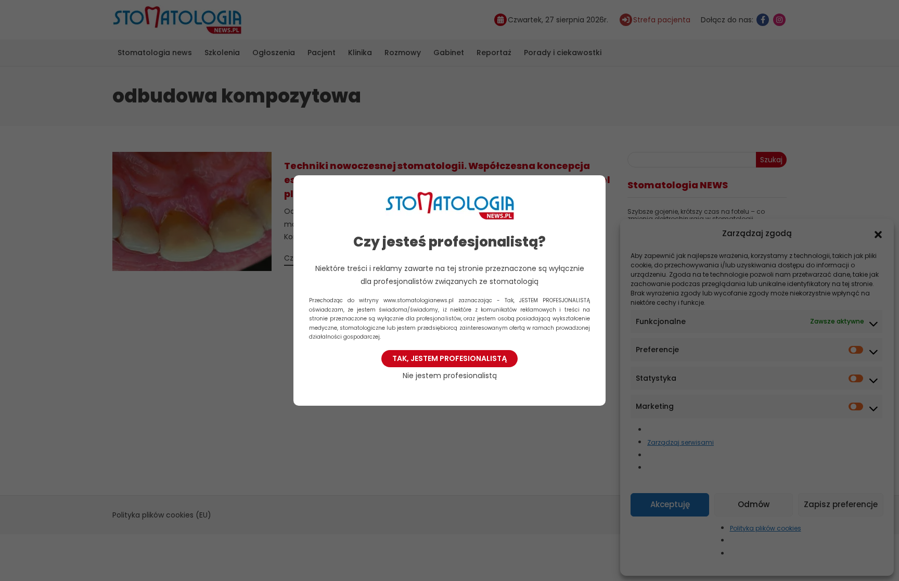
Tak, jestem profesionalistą (449, 358)
